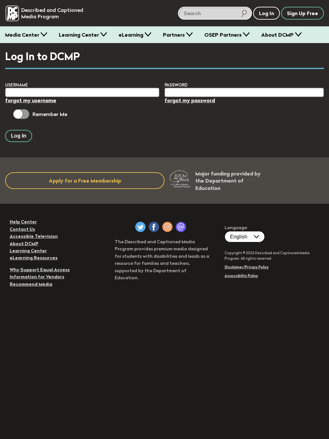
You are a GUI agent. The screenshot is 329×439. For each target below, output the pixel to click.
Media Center (22, 34)
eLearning (131, 34)
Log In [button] (266, 13)
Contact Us (22, 229)
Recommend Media (31, 284)
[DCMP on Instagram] (167, 227)
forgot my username (30, 100)
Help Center (23, 222)
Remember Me (49, 114)
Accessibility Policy (241, 275)
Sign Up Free (302, 13)
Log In (18, 136)
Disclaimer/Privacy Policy (247, 267)
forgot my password (189, 100)
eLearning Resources (34, 258)
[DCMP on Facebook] (154, 227)
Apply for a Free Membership (85, 180)
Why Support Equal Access (40, 270)
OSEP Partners (223, 34)
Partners (174, 34)
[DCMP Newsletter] (181, 227)
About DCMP (277, 34)
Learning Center (79, 34)
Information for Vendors (37, 277)
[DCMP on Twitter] (140, 227)
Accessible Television (34, 236)
